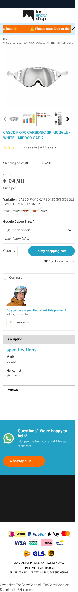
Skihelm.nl (7, 590)
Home (6, 39)
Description (13, 339)
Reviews (11, 390)
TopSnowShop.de (56, 585)
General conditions (27, 562)
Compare (16, 277)
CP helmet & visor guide (39, 567)
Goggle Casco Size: (18, 221)
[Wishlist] (64, 15)
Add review (48, 147)
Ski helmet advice (52, 562)
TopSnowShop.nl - (29, 585)
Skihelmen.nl (26, 590)
